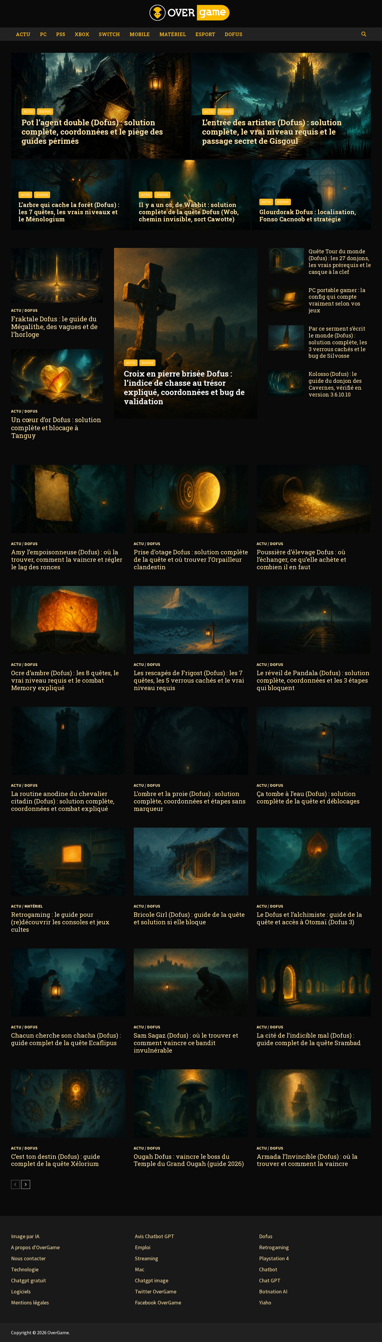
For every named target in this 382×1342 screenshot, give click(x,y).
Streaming (146, 1258)
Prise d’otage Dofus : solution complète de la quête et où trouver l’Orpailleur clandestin (191, 559)
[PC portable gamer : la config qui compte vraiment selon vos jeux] (286, 290)
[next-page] (25, 1184)
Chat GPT (270, 1280)
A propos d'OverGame (35, 1247)
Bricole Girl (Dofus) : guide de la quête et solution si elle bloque (189, 918)
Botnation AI (273, 1291)
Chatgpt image (151, 1280)
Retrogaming (274, 1247)
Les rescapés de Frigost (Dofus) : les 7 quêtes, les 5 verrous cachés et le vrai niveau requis (189, 680)
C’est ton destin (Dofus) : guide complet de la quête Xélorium (55, 1160)
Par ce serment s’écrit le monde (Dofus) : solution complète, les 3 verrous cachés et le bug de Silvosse (338, 342)
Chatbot (268, 1269)
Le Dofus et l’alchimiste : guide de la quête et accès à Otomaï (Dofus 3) (309, 918)
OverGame (58, 1332)
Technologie (24, 1269)
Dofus (233, 34)
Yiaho (265, 1302)
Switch (109, 34)
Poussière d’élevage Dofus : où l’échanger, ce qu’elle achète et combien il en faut (301, 559)
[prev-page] (15, 1184)
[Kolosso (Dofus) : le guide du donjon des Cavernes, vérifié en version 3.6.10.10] (286, 374)
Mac (139, 1269)
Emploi (142, 1247)
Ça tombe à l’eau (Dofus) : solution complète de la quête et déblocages (308, 797)
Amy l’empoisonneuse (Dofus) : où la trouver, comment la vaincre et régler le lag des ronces (66, 559)
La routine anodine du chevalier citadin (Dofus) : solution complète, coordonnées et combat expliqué (62, 801)
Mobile (140, 34)
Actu (23, 34)
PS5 (60, 34)
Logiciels (21, 1291)
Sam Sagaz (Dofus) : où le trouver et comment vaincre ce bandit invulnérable (186, 1042)
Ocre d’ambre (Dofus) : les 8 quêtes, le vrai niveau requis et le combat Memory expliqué (65, 680)
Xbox (82, 34)
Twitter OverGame (155, 1291)
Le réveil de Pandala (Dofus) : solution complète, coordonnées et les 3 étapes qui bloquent (313, 680)
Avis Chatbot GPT (154, 1236)
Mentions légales (30, 1302)
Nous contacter (28, 1258)
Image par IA (25, 1236)
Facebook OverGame (158, 1302)
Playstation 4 (274, 1258)
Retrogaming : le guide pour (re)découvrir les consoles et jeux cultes (60, 922)
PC (43, 34)
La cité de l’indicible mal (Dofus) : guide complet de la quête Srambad (309, 1039)
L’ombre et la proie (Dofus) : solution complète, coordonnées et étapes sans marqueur (190, 801)
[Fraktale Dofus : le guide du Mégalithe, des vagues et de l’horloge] (57, 275)
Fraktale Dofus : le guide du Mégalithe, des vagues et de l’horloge (54, 326)
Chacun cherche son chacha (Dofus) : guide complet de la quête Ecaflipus (66, 1039)
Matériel (172, 34)
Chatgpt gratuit (28, 1280)
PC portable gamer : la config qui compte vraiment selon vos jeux (337, 300)
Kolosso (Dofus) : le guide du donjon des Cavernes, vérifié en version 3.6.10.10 (335, 384)
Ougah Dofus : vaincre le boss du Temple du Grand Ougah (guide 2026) (189, 1160)
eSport (205, 34)
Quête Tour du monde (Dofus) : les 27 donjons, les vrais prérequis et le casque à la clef (340, 261)
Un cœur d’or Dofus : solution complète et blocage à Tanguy (56, 427)
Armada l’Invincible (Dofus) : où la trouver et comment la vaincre (307, 1160)
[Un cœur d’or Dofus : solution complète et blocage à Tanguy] (57, 376)
